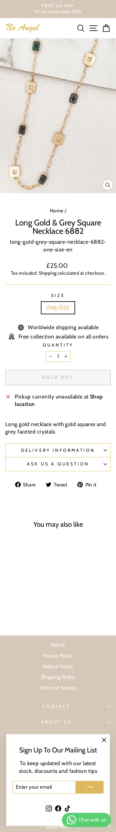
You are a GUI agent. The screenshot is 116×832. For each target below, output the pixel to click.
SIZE (58, 295)
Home (56, 210)
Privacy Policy (58, 655)
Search (58, 645)
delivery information (58, 450)
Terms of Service (58, 688)
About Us (56, 721)
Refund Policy (58, 666)
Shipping (48, 273)
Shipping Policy (58, 677)
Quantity (58, 344)
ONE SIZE (58, 307)
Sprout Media (58, 826)
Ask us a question (58, 463)
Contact (56, 706)
